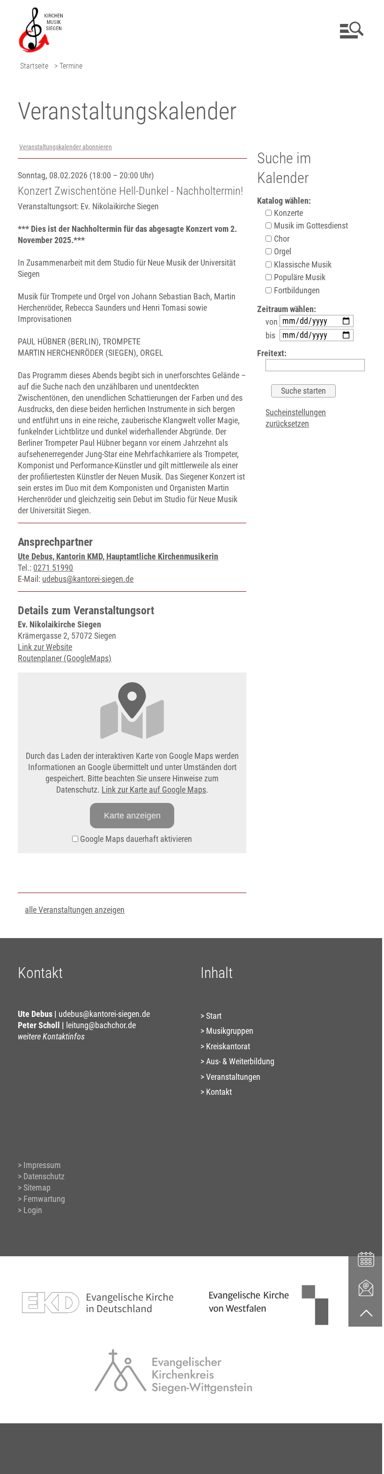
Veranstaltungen (233, 1077)
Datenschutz (44, 1176)
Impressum (42, 1165)
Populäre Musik (298, 277)
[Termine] (366, 1258)
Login (32, 1210)
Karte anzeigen (132, 815)
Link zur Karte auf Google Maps (154, 789)
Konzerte (287, 213)
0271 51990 (53, 568)
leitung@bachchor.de (101, 1025)
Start (214, 1016)
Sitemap (37, 1187)
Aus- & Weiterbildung (240, 1061)
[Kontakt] (366, 1287)
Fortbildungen (296, 290)
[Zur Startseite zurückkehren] (41, 12)
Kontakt (219, 1092)
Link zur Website (45, 647)
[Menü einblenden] (350, 30)
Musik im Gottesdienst (310, 225)
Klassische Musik (302, 264)
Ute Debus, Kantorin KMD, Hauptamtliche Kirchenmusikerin (118, 556)
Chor (280, 239)
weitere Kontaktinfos (51, 1036)
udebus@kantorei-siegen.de (87, 579)
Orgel (281, 251)
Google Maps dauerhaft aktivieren (135, 839)
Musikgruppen (229, 1031)
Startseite (34, 65)
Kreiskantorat (228, 1046)
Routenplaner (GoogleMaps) (64, 658)
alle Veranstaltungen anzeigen (75, 910)
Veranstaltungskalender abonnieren (65, 147)
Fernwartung (44, 1199)
